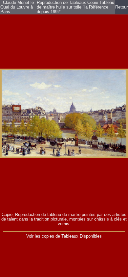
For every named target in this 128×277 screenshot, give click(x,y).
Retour (121, 7)
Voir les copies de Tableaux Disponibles (64, 236)
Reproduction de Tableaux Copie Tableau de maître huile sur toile (75, 5)
